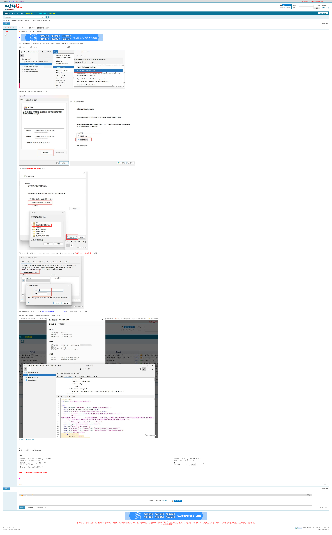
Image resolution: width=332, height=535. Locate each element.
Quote (28, 495)
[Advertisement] (63, 478)
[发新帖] (6, 23)
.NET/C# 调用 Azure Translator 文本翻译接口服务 (186, 465)
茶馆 (22, 13)
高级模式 (309, 495)
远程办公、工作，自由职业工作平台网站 (30, 461)
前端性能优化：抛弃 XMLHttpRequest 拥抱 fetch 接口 (33, 463)
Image (24, 495)
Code (31, 495)
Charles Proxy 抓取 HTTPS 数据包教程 (40, 20)
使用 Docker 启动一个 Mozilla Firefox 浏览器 (185, 461)
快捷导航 (322, 13)
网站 (27, 439)
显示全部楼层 (38, 31)
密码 (294, 8)
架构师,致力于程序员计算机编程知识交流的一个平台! (315, 1)
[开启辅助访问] (301, 1)
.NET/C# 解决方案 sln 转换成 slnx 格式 (31, 449)
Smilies (33, 495)
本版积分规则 (323, 507)
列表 (12, 13)
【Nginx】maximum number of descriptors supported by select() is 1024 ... (191, 463)
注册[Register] (325, 8)
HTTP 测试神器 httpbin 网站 (26, 465)
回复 (22, 484)
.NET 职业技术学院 (41, 13)
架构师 (6, 13)
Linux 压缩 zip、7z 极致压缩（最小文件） (32, 450)
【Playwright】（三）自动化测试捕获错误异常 (31, 467)
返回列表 (325, 23)
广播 (17, 13)
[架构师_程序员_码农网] (12, 10)
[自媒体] (21, 1)
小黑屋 (304, 528)
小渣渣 (6, 31)
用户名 (294, 5)
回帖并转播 (30, 507)
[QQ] (298, 528)
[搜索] (47, 17)
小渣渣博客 (52, 13)
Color (22, 495)
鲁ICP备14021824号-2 (317, 528)
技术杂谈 (27, 20)
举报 (325, 484)
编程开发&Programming (17, 20)
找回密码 (324, 5)
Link (26, 495)
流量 (33, 439)
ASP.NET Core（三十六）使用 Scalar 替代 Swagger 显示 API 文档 (35, 459)
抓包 (22, 439)
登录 (163, 500)
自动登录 (317, 5)
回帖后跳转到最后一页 (42, 507)
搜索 (42, 17)
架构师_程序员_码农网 (4, 20)
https (25, 439)
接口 (30, 439)
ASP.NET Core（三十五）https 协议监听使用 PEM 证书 (187, 459)
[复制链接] (46, 28)
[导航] (17, 1)
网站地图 (326, 528)
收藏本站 (6, 1)
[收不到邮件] (12, 1)
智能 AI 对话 (29, 13)
